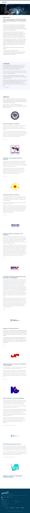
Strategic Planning (3, 502)
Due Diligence (16, 502)
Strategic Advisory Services (4, 500)
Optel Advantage (11, 507)
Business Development (4, 501)
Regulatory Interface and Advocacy (5, 503)
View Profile (6, 87)
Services (2, 499)
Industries (17, 507)
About (7, 507)
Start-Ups (16, 500)
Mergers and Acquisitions (18, 501)
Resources (22, 507)
